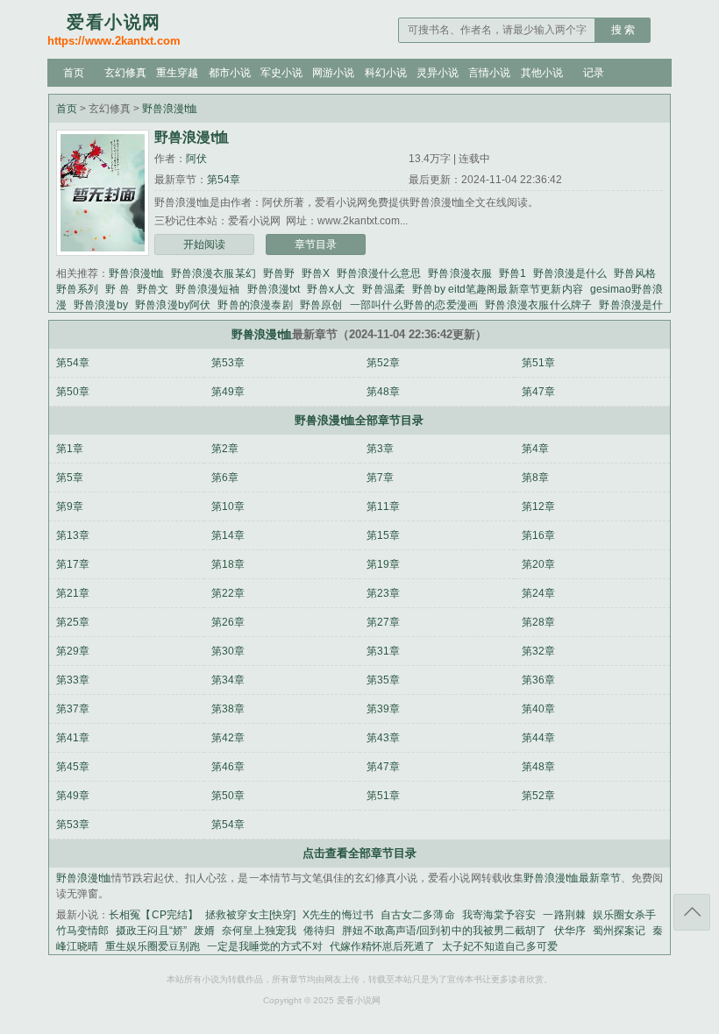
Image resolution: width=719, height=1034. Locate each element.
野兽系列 (77, 289)
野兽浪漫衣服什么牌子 (538, 305)
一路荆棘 (564, 915)
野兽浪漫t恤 (169, 109)
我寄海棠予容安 (499, 915)
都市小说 (230, 73)
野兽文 (153, 289)
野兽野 (279, 273)
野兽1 (512, 273)
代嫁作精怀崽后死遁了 (382, 946)
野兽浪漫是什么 (570, 273)
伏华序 (570, 930)
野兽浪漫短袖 (207, 289)
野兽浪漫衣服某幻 (213, 273)
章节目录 (316, 244)
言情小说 (489, 73)
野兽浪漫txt (274, 289)
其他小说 (542, 73)
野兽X (316, 273)
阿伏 (196, 158)
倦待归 (319, 930)
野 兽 (117, 289)
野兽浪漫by (101, 305)
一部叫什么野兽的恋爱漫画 (414, 305)
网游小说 (333, 73)
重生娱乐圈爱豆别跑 (152, 946)
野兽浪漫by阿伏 (173, 305)
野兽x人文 (331, 289)
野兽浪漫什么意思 (379, 273)
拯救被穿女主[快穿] (250, 915)
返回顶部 (691, 912)
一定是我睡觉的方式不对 (265, 946)
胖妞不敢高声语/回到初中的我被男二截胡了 (444, 930)
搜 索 (623, 30)
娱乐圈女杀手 (625, 915)
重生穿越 (177, 73)
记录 (593, 73)
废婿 (204, 930)
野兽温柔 (383, 289)
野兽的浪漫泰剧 (254, 305)
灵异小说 (437, 73)
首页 (73, 73)
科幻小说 (386, 73)
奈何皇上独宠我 (259, 930)
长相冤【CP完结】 (153, 915)
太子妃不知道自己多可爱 (500, 946)
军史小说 (281, 73)
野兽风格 (635, 273)
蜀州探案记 (619, 930)
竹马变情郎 (83, 930)
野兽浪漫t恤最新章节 (572, 878)
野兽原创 (321, 305)
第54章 (223, 180)
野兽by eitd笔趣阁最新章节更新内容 (497, 289)
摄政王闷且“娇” (151, 930)
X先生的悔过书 (338, 915)
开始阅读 (204, 244)
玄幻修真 (125, 73)
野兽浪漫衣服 (459, 273)
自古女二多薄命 (418, 915)
